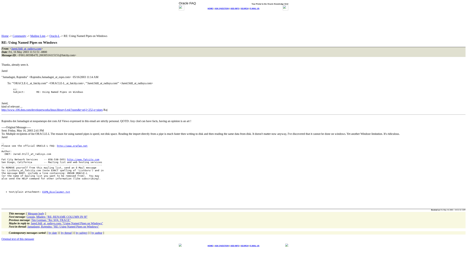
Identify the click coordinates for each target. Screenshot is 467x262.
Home (5, 35)
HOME (210, 8)
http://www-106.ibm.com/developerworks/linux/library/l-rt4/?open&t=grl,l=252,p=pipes (52, 109)
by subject (81, 232)
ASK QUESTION (222, 8)
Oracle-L (54, 35)
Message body (36, 213)
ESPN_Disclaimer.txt (56, 191)
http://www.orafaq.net (72, 145)
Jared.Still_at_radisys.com (26, 48)
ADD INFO (234, 8)
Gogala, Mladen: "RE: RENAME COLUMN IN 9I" (57, 216)
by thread (66, 232)
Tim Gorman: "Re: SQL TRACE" (51, 220)
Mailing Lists (37, 35)
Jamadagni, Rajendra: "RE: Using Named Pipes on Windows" (63, 226)
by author (96, 232)
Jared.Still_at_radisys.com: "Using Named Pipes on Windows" (67, 223)
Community (19, 35)
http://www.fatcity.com (83, 159)
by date (53, 232)
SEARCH (244, 8)
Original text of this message (17, 239)
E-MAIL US (254, 8)
